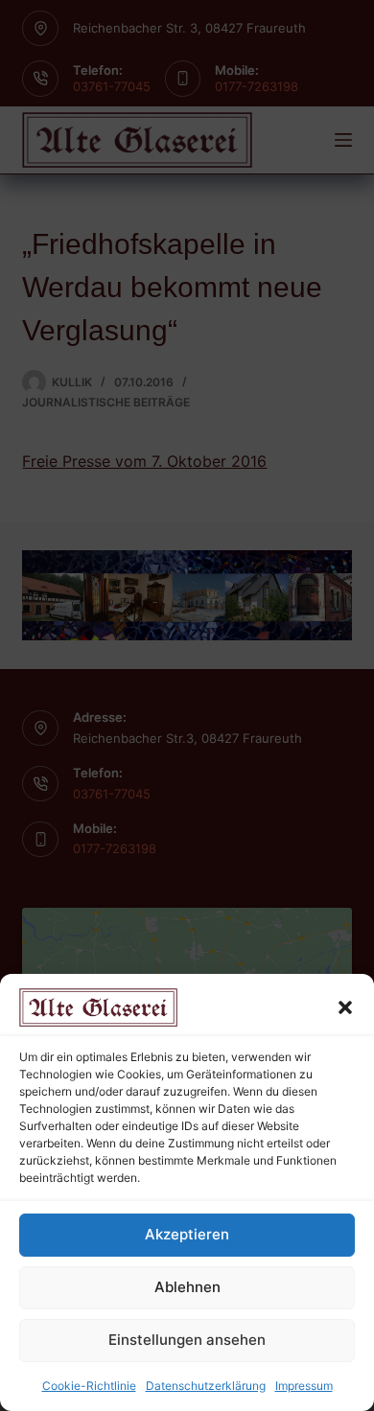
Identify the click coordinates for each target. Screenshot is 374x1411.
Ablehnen (187, 1287)
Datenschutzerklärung (206, 1385)
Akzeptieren (187, 1234)
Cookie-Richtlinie (89, 1385)
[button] (345, 1007)
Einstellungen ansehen (187, 1339)
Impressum (304, 1385)
